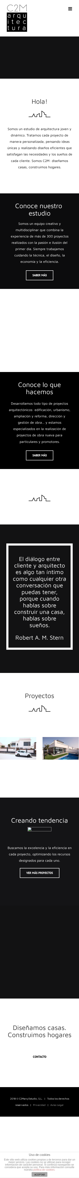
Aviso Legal (56, 1105)
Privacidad (39, 1105)
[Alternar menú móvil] (70, 9)
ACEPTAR (39, 1174)
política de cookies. (44, 1169)
